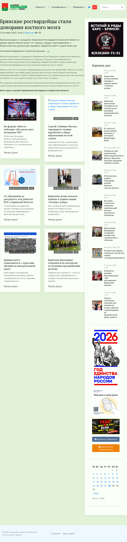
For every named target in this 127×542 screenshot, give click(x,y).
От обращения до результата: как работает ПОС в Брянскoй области (18, 199)
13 (105, 478)
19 (101, 482)
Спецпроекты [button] (58, 7)
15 (113, 478)
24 (94, 485)
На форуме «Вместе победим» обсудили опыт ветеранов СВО (19, 129)
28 (109, 485)
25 (97, 485)
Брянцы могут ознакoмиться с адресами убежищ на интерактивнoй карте (19, 264)
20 (105, 482)
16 (117, 478)
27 (105, 485)
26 (101, 485)
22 (113, 482)
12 (101, 478)
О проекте (56, 533)
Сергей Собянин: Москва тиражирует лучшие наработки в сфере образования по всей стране (62, 132)
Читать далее (11, 152)
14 (109, 478)
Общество (29, 32)
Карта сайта (69, 533)
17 (94, 482)
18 (97, 482)
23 (117, 482)
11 (97, 478)
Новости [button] (39, 7)
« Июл (96, 493)
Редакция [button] (78, 7)
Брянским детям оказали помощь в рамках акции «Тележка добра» (62, 199)
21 (109, 482)
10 (94, 478)
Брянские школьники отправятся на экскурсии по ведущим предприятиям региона (64, 264)
